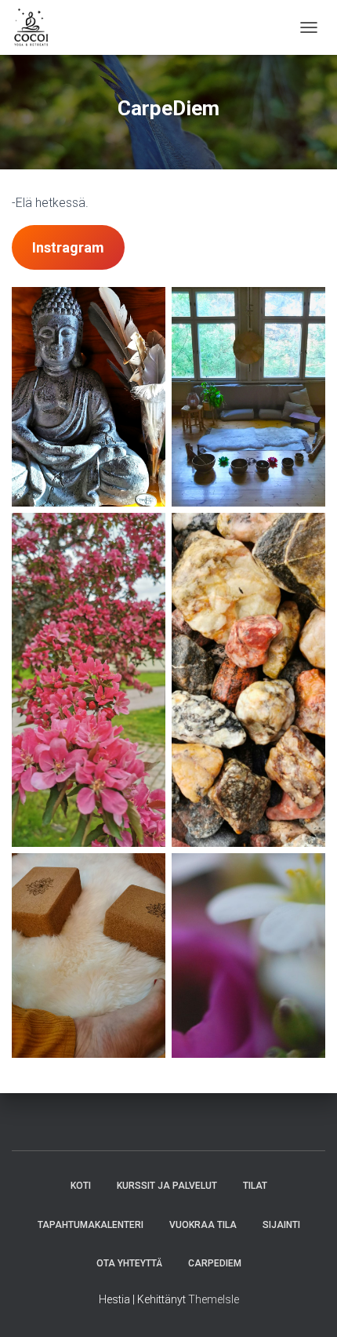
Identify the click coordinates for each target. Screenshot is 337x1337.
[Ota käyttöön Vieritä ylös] (306, 1305)
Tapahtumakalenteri (90, 1224)
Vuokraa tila (203, 1224)
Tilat (255, 1185)
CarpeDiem (214, 1263)
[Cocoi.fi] (37, 27)
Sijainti (281, 1224)
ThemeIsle (213, 1299)
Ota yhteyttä (129, 1263)
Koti (81, 1185)
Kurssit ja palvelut (167, 1185)
